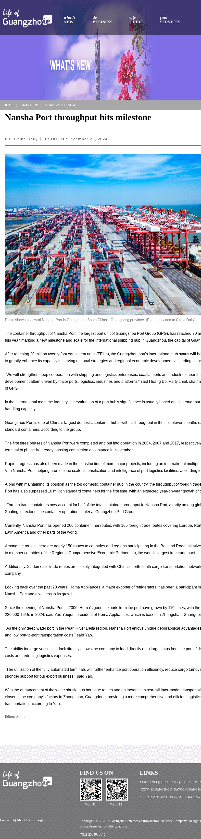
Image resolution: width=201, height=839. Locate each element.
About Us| (24, 820)
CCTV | (146, 789)
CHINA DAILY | (169, 782)
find (170, 19)
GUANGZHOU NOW (60, 105)
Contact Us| (8, 820)
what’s (69, 19)
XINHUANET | (149, 782)
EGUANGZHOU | (162, 789)
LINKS (149, 772)
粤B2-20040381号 (92, 834)
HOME (9, 105)
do (102, 19)
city (136, 19)
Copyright (38, 820)
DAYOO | (180, 789)
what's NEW (29, 105)
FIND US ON (96, 772)
